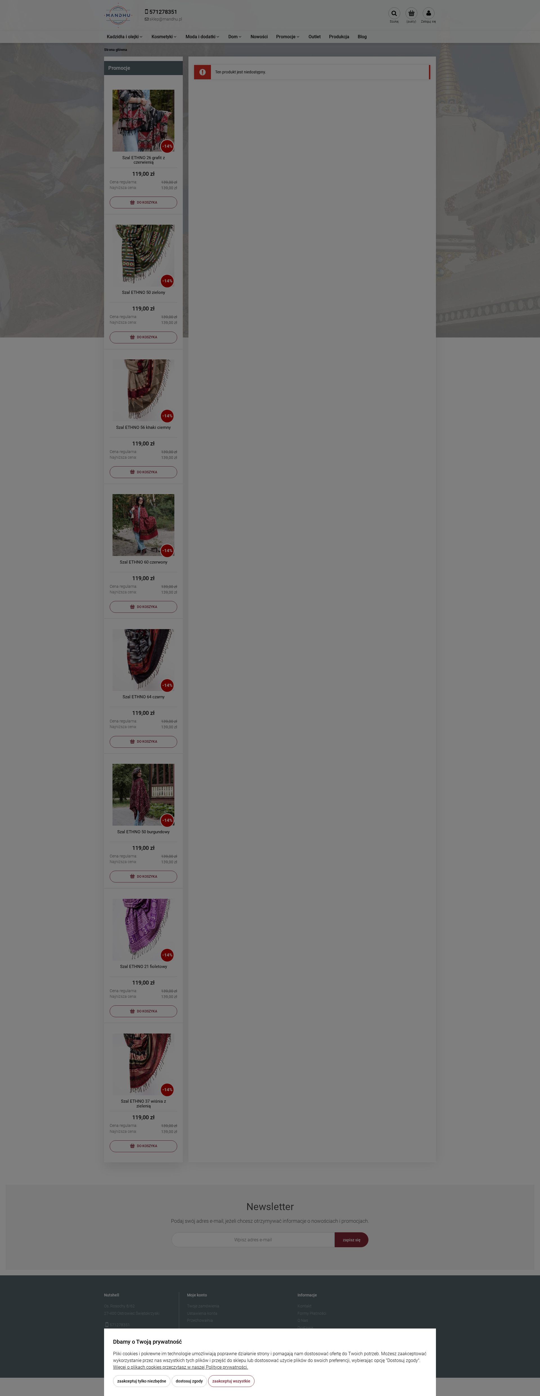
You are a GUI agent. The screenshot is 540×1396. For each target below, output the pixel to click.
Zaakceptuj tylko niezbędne (141, 1381)
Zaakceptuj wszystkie (231, 1381)
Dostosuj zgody (189, 1381)
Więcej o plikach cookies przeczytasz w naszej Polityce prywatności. (180, 1367)
